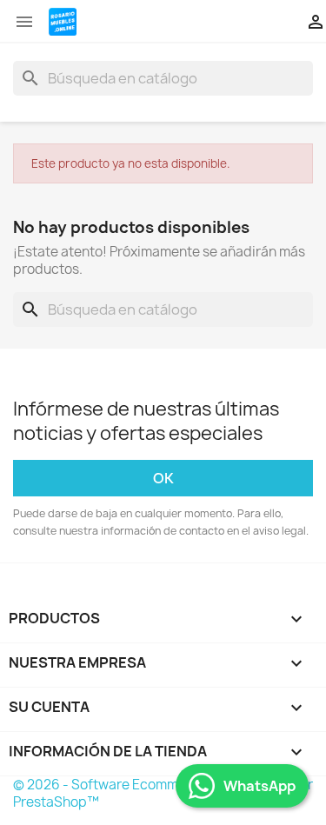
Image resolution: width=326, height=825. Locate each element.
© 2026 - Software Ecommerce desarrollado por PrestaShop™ (163, 793)
